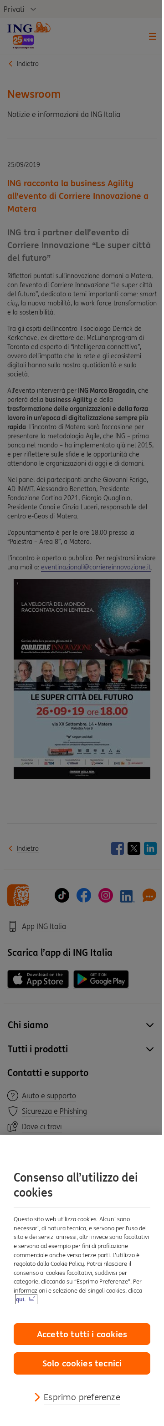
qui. (21, 1299)
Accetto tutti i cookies (82, 1334)
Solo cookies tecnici (82, 1363)
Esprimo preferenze (82, 1396)
